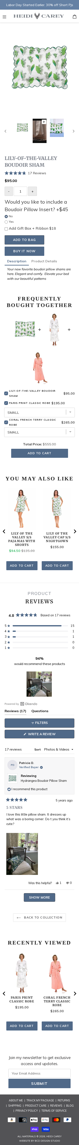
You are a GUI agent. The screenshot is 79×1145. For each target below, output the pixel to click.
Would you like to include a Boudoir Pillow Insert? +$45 (36, 205)
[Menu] (4, 16)
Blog (70, 1105)
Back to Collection (42, 917)
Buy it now (24, 251)
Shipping (14, 1105)
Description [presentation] (16, 261)
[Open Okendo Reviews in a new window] (21, 704)
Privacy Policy (27, 1110)
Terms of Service (54, 1110)
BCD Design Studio (47, 1140)
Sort (38, 749)
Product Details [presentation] (44, 261)
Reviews (56, 1105)
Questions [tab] (39, 712)
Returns (64, 1100)
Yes (11, 222)
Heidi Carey (54, 1136)
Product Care (35, 1105)
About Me (16, 1100)
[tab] (17, 261)
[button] (39, 173)
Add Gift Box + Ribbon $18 (32, 228)
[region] (40, 684)
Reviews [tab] (15, 712)
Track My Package (40, 1100)
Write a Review (49, 735)
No (11, 216)
